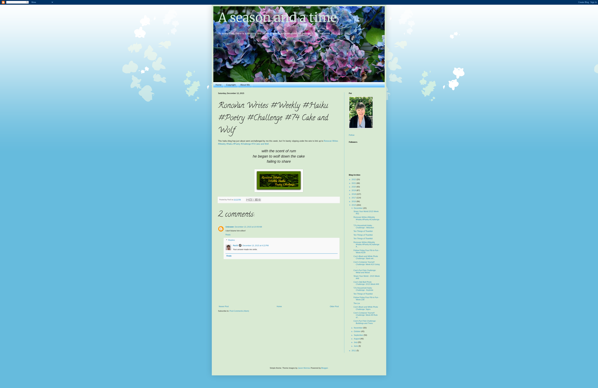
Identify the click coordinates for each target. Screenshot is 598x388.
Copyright (231, 85)
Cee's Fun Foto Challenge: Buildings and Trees (365, 322)
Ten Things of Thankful (363, 231)
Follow (351, 135)
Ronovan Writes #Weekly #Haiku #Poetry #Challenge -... (366, 219)
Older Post (334, 306)
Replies (231, 240)
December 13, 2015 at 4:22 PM (255, 245)
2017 (354, 198)
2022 (354, 179)
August (357, 339)
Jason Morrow (304, 368)
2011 (354, 351)
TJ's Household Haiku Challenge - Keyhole (363, 289)
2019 (354, 190)
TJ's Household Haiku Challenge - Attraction (364, 226)
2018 (354, 194)
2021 (354, 183)
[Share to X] (253, 199)
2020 (354, 187)
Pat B (235, 245)
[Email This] (247, 199)
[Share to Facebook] (256, 199)
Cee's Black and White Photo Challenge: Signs (366, 308)
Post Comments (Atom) (239, 311)
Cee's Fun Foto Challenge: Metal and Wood (365, 271)
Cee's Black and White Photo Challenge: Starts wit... (366, 257)
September (359, 335)
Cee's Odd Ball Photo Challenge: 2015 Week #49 (366, 283)
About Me (245, 85)
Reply (227, 235)
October (357, 331)
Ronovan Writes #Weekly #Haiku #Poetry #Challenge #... (366, 244)
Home (218, 85)
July (356, 342)
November (358, 328)
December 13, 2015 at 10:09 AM (248, 227)
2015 (354, 205)
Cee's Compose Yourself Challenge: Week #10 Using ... (367, 264)
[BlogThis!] (250, 199)
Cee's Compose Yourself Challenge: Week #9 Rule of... (366, 315)
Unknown (229, 227)
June (356, 346)
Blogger (324, 368)
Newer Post (224, 306)
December (358, 208)
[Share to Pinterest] (259, 199)
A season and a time (277, 17)
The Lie (357, 303)
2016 (354, 201)
